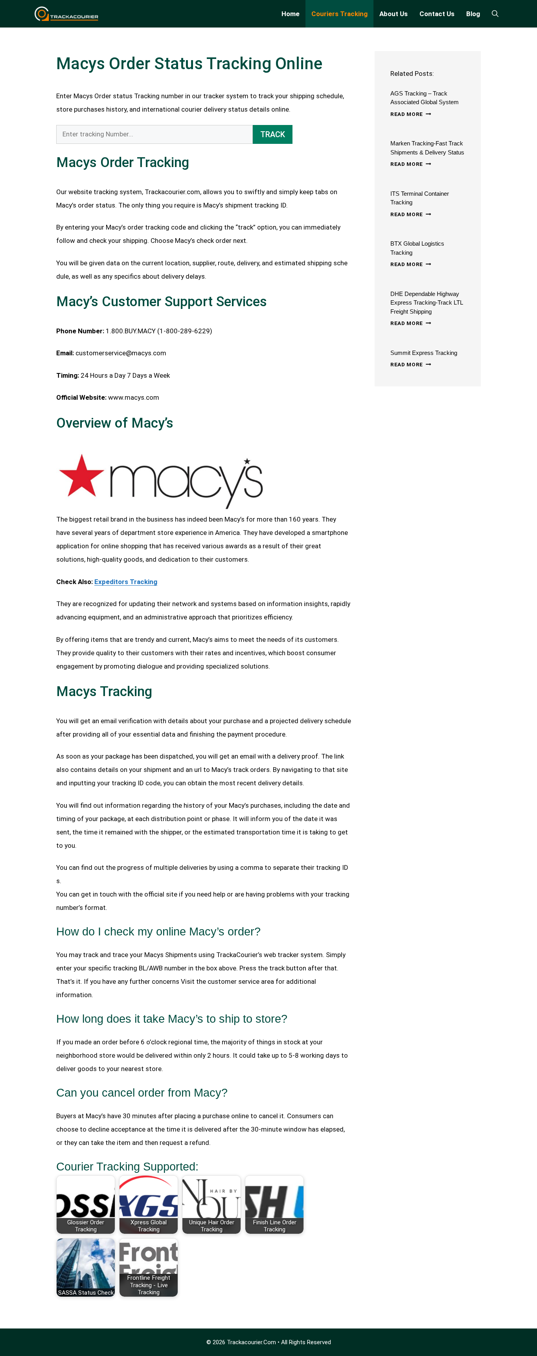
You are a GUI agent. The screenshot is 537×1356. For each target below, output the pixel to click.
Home (290, 14)
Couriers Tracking (339, 14)
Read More (410, 114)
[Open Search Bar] (495, 14)
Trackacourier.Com (251, 1342)
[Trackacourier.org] (67, 14)
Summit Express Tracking (423, 352)
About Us (393, 14)
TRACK (272, 134)
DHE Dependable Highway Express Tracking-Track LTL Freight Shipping (426, 302)
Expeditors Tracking (125, 582)
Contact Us (436, 14)
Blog (473, 14)
